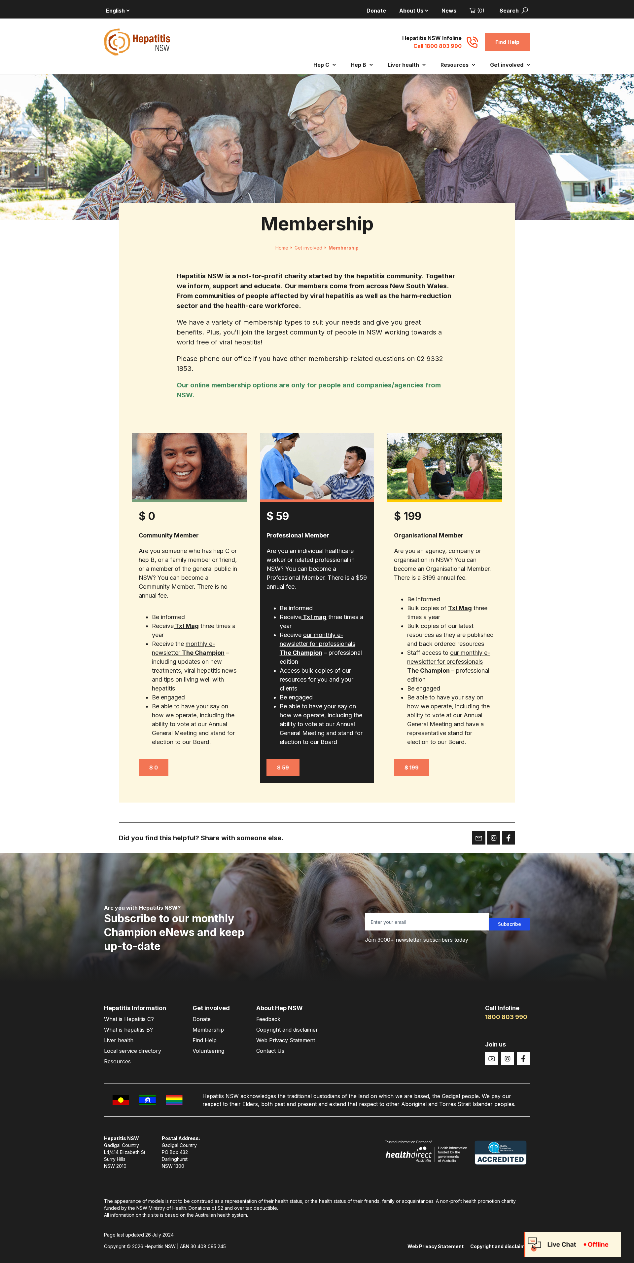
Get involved (506, 64)
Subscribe (509, 924)
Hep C (321, 64)
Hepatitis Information (135, 1008)
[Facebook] (523, 1058)
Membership (208, 1029)
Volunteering (208, 1050)
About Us (411, 10)
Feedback (268, 1019)
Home (281, 248)
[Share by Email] (478, 838)
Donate (376, 10)
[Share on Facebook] (508, 838)
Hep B (358, 64)
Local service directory (132, 1050)
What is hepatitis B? (128, 1029)
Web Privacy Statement (285, 1040)
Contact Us (270, 1050)
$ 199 (412, 767)
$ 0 (153, 767)
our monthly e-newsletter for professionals (317, 643)
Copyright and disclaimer (287, 1029)
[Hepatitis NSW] (137, 42)
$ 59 (283, 767)
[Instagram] (507, 1058)
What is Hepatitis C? (129, 1019)
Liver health (403, 64)
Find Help (507, 42)
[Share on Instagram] (493, 838)
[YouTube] (491, 1058)
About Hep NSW (279, 1008)
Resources (454, 64)
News (448, 10)
